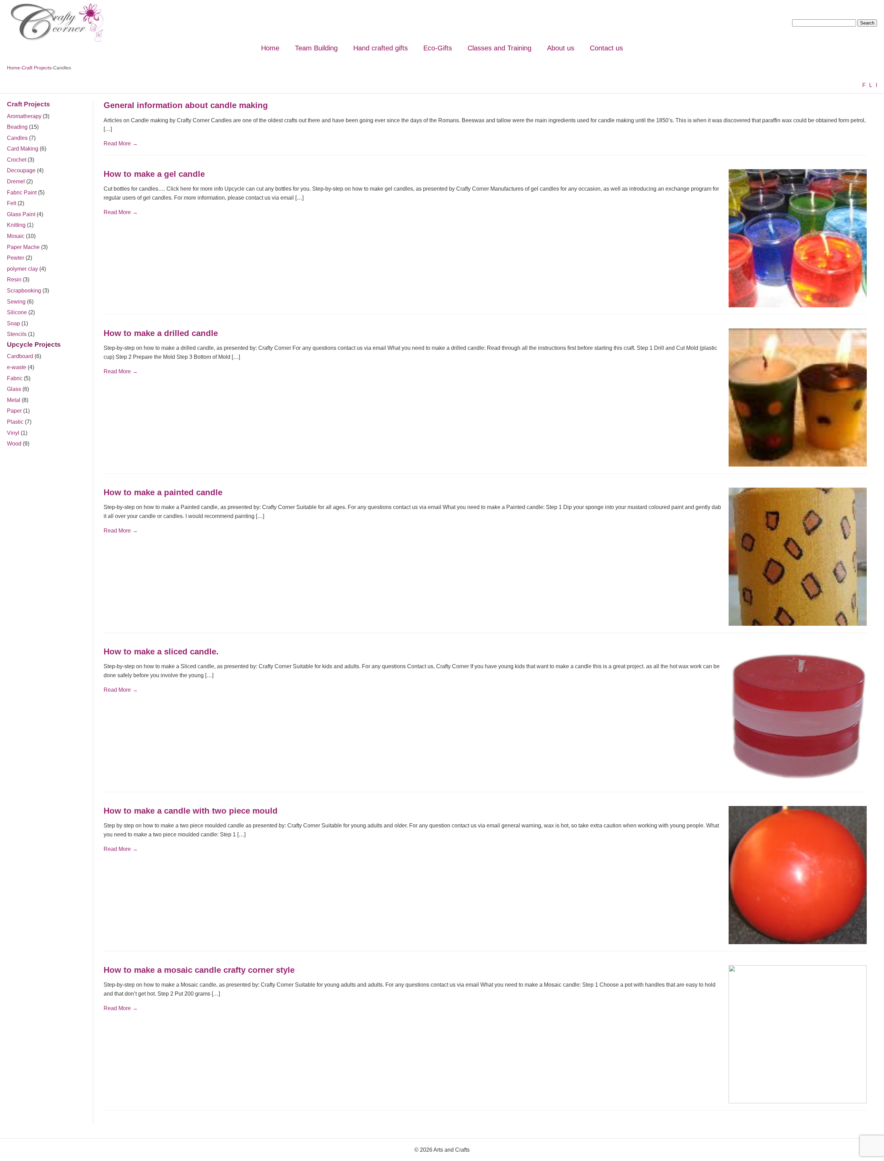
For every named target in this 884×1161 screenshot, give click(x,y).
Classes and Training (499, 48)
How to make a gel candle (154, 174)
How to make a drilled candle (161, 333)
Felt (11, 203)
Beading (17, 127)
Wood (14, 444)
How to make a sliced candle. (161, 651)
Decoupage (21, 170)
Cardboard (20, 356)
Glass (14, 389)
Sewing (16, 302)
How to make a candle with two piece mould (191, 810)
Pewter (15, 258)
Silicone (17, 312)
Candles (17, 138)
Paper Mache (23, 247)
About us (560, 48)
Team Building (316, 48)
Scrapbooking (24, 291)
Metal (13, 400)
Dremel (16, 181)
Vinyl (13, 433)
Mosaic (16, 236)
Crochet (16, 160)
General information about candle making (186, 105)
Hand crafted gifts (380, 48)
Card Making (22, 149)
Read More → (121, 143)
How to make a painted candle (163, 492)
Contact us (606, 48)
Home (270, 48)
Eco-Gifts (437, 48)
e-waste (16, 367)
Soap (13, 323)
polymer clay (22, 269)
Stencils (17, 334)
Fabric (14, 378)
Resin (14, 279)
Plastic (15, 422)
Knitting (16, 225)
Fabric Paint (22, 192)
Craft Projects (36, 67)
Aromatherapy (24, 116)
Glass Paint (21, 214)
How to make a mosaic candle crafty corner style (199, 970)
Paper (14, 411)
